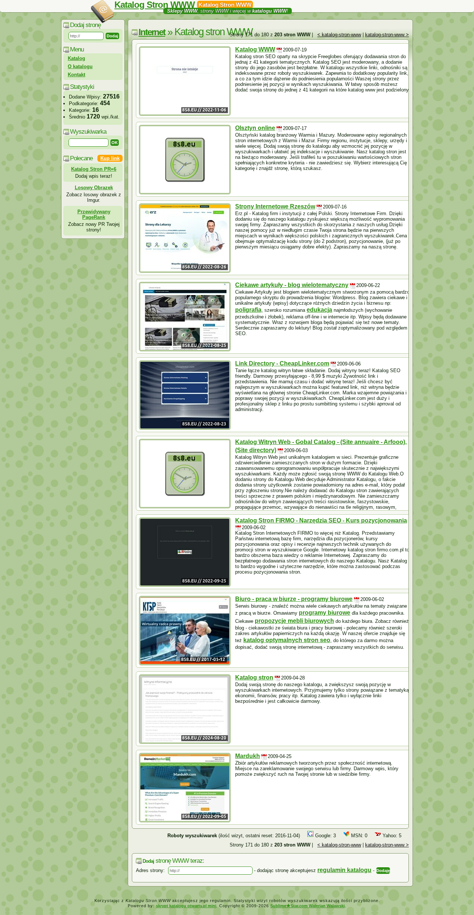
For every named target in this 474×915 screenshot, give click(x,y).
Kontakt (76, 74)
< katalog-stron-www (339, 34)
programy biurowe (324, 613)
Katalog (76, 58)
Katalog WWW (255, 49)
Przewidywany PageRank (93, 214)
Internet (151, 32)
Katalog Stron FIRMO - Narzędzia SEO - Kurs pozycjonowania (321, 520)
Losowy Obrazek (94, 187)
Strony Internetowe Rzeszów (275, 206)
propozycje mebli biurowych (294, 621)
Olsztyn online (255, 128)
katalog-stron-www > (387, 34)
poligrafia (248, 310)
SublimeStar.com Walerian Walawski (307, 906)
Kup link (110, 158)
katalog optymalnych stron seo (286, 640)
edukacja (319, 310)
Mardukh (247, 756)
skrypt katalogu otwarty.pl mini (186, 906)
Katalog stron (254, 677)
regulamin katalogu (344, 870)
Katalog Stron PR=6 (93, 169)
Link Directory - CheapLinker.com (282, 363)
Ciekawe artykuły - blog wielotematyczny (291, 285)
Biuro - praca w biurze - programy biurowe (294, 599)
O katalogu (80, 66)
